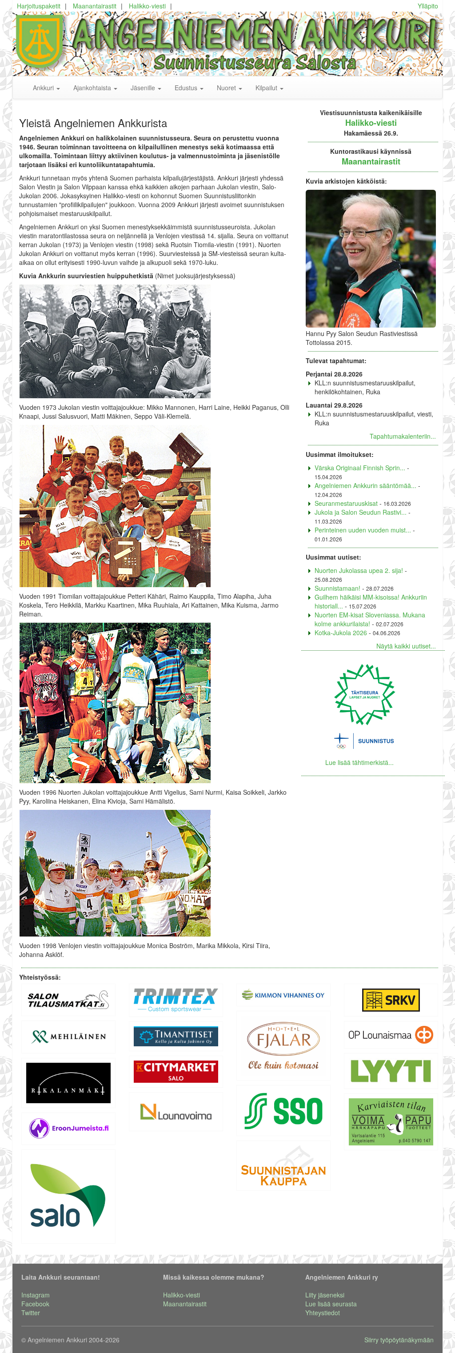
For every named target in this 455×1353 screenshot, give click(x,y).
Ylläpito (428, 5)
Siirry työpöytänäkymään (399, 1339)
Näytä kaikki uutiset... (406, 645)
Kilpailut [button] (267, 87)
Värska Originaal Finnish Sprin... (360, 467)
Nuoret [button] (227, 87)
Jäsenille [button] (144, 87)
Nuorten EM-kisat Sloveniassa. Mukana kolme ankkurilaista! (370, 619)
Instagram (35, 1294)
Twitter (30, 1312)
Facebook (35, 1303)
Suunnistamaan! (337, 588)
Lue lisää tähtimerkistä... (359, 762)
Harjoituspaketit (38, 5)
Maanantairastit (94, 5)
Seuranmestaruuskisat (346, 503)
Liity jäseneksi (324, 1294)
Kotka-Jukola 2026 (341, 632)
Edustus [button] (187, 87)
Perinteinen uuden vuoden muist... (363, 529)
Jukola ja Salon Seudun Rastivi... (361, 512)
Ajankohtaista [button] (93, 87)
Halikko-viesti (147, 5)
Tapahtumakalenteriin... (403, 436)
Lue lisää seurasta (331, 1303)
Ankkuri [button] (44, 87)
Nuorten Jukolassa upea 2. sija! (359, 570)
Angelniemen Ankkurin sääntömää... (365, 485)
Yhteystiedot (322, 1312)
